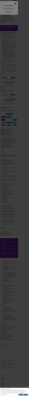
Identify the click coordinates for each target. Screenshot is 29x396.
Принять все (25, 394)
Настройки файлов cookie (3, 394)
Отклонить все (21, 394)
